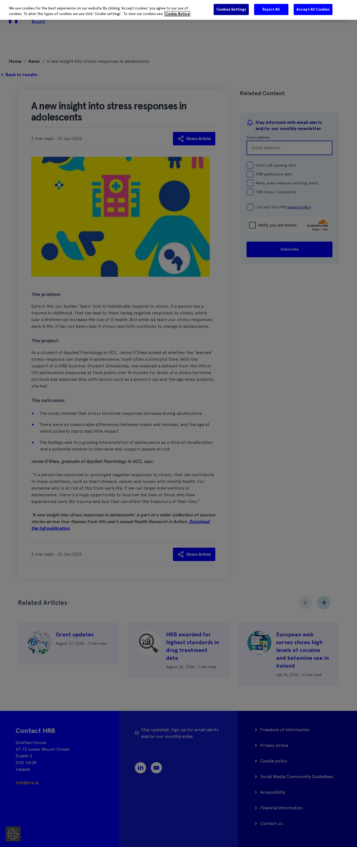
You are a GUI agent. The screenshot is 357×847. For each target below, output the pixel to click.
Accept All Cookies (313, 9)
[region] (178, 10)
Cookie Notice (177, 14)
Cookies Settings (231, 9)
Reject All (271, 9)
